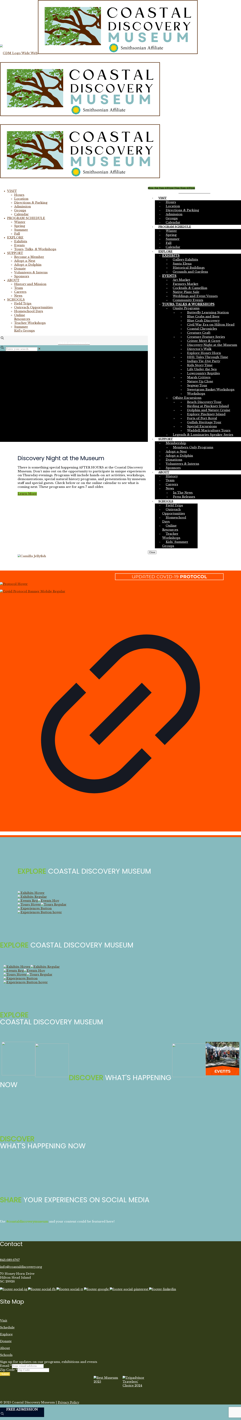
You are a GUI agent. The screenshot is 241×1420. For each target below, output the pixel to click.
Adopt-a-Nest (24, 261)
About (5, 1348)
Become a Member (29, 257)
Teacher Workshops (30, 323)
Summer (21, 230)
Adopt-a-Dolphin (27, 265)
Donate (20, 268)
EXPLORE (15, 237)
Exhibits (20, 241)
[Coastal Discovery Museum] (99, 115)
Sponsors (21, 276)
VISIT (12, 191)
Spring (19, 226)
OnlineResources (22, 317)
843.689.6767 (10, 1260)
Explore (6, 1334)
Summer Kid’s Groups (24, 329)
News (18, 296)
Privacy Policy (68, 1402)
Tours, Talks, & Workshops (35, 249)
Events (19, 245)
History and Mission (30, 284)
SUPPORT (15, 253)
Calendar (21, 214)
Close (152, 552)
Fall (17, 234)
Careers (20, 292)
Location (21, 199)
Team (18, 288)
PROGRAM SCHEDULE (26, 218)
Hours (19, 195)
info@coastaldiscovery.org (21, 1267)
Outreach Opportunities (33, 307)
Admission (22, 206)
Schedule (7, 1327)
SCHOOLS (16, 299)
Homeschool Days (28, 311)
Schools (6, 1355)
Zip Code (8, 1370)
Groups (20, 210)
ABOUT (13, 280)
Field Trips (22, 303)
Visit (3, 1321)
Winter (19, 222)
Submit (5, 1374)
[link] (39, 349)
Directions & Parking (30, 203)
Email (6, 1366)
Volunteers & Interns (31, 272)
